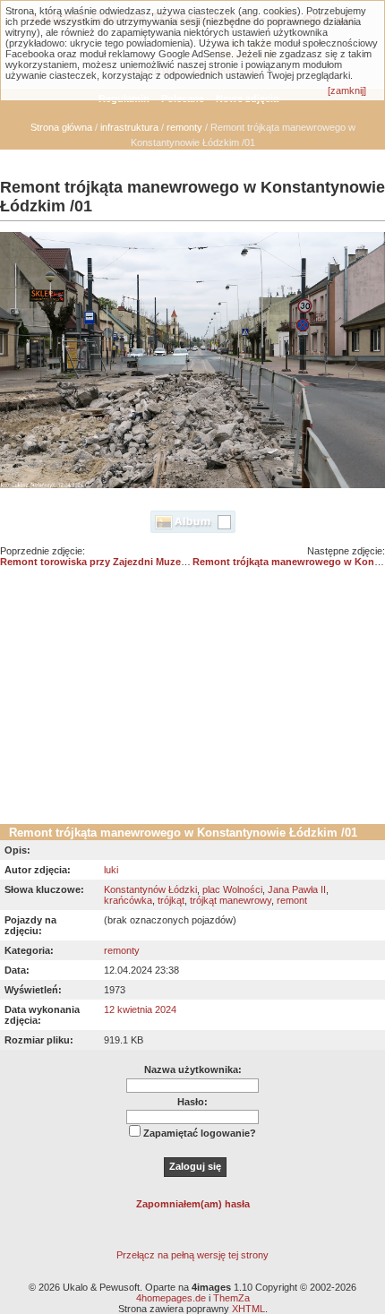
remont (292, 900)
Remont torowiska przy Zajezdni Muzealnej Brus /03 (122, 561)
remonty (184, 127)
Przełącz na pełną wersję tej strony (192, 1255)
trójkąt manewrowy (230, 900)
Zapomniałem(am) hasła (193, 1203)
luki (111, 869)
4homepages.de (171, 1298)
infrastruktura (129, 127)
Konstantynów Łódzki (150, 889)
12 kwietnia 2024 (140, 1009)
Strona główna (61, 127)
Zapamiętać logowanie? (199, 1133)
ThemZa (231, 1298)
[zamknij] (347, 90)
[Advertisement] (192, 702)
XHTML (248, 1308)
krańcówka (128, 900)
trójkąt (171, 900)
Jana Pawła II (297, 889)
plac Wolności (232, 889)
